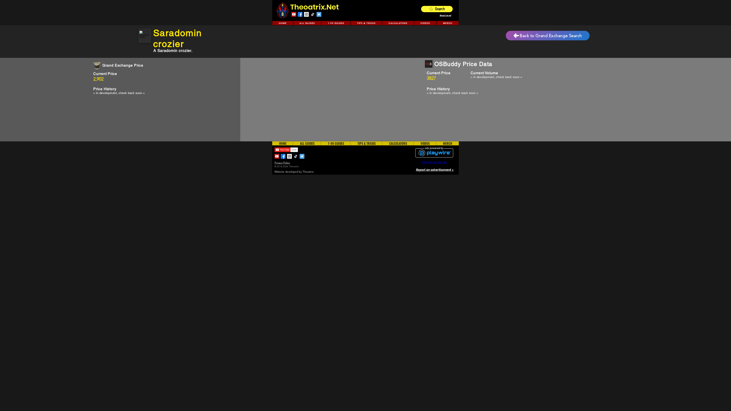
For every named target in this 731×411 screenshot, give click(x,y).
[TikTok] (312, 14)
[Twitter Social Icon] (319, 14)
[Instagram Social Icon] (306, 14)
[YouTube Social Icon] (293, 14)
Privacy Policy (282, 162)
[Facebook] (300, 14)
